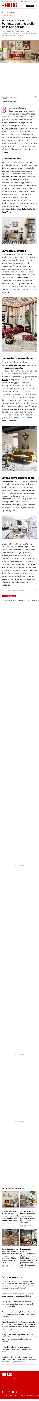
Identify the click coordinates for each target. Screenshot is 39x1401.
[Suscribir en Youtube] (17, 1392)
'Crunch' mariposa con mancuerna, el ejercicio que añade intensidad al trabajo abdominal (18, 1349)
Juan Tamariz (13, 1)
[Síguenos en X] (10, 1392)
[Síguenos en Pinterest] (21, 1392)
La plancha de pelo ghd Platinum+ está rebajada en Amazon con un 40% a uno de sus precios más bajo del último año (19, 1359)
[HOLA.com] (11, 5)
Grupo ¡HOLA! (25, 1382)
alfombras (6, 499)
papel (32, 564)
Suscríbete (30, 5)
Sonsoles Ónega (23, 1)
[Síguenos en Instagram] (3, 1392)
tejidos (14, 397)
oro (14, 140)
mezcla (5, 380)
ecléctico (20, 108)
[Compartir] (35, 97)
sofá (7, 292)
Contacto (5, 1386)
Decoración (11, 12)
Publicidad (5, 1384)
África (18, 278)
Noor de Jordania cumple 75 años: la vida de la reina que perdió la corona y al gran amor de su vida (19, 1314)
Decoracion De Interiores (16, 600)
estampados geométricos (13, 365)
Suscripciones (6, 1382)
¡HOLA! (4, 95)
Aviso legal (7, 1395)
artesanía (8, 481)
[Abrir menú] (3, 5)
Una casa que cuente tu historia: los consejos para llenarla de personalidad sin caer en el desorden (10, 1216)
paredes (13, 561)
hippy (4, 174)
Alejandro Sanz (32, 1)
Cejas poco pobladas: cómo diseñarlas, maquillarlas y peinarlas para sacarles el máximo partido (17, 1303)
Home (3, 12)
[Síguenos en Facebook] (6, 1392)
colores (20, 505)
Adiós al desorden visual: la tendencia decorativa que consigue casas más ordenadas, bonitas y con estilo (28, 1217)
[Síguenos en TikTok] (13, 1392)
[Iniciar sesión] (36, 5)
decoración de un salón (12, 128)
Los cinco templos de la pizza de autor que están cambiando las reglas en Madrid (18, 1294)
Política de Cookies (25, 1395)
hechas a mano (29, 490)
